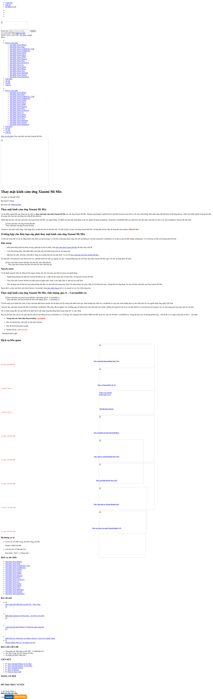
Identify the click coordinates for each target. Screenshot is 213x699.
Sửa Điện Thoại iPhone (18, 45)
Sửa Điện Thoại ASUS (18, 55)
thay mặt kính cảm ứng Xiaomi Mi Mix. (85, 255)
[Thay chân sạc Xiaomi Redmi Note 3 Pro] (106, 461)
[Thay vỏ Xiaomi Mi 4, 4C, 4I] (106, 391)
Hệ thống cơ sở (10, 7)
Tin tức (7, 81)
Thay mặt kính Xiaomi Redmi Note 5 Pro (106, 361)
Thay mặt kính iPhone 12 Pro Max (20, 666)
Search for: (5, 31)
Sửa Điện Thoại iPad (17, 47)
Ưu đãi (7, 83)
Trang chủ (8, 3)
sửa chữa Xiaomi (53, 288)
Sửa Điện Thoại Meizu (18, 69)
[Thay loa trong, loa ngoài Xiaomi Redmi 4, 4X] (106, 534)
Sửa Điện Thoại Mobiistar (19, 73)
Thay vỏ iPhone (13, 670)
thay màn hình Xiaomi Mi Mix (66, 247)
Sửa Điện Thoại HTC (17, 61)
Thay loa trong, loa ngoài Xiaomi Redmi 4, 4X (106, 528)
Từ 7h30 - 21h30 (26, 35)
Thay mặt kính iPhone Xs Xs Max (20, 664)
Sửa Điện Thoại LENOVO (19, 63)
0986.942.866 (20, 33)
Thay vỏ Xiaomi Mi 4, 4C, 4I (106, 385)
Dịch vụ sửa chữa (11, 43)
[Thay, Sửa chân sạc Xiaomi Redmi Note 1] (106, 510)
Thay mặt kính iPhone (15, 668)
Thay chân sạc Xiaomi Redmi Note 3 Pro (106, 456)
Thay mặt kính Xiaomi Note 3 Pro (106, 480)
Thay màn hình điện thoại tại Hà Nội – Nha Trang (22, 604)
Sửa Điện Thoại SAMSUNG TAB (22, 49)
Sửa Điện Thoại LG (17, 65)
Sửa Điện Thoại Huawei (18, 59)
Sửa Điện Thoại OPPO (18, 57)
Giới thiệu (8, 79)
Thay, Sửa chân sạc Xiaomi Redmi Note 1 (106, 504)
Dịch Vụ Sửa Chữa (14, 672)
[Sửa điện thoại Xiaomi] (106, 394)
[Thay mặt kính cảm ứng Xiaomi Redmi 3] (106, 439)
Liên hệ (8, 5)
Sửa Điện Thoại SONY (18, 53)
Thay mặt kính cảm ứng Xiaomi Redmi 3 (106, 433)
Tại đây (25, 326)
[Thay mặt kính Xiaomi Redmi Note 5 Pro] (106, 367)
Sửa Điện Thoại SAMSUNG (20, 51)
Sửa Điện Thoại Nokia (18, 67)
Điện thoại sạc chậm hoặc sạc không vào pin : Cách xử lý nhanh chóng (30, 638)
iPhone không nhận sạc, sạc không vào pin (20, 643)
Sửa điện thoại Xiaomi (106, 409)
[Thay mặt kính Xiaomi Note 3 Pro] (106, 486)
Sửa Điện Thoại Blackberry (19, 77)
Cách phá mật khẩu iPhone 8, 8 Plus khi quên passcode (24, 627)
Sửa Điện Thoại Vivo (17, 71)
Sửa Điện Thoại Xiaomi (18, 75)
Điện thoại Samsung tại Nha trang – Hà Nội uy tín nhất (24, 616)
